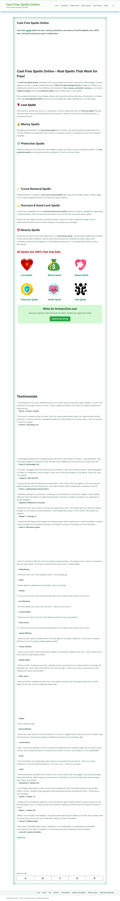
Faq (50, 892)
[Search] (113, 5)
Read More (21, 837)
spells (28, 30)
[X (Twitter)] (42, 878)
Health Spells (97, 5)
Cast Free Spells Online (23, 4)
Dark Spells (80, 299)
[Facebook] (25, 878)
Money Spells (75, 5)
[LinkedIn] (77, 878)
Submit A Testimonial (79, 892)
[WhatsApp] (94, 878)
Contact (56, 892)
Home (56, 5)
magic (92, 82)
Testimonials (65, 892)
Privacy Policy (93, 892)
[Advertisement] (60, 51)
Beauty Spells (86, 5)
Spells (79, 775)
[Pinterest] (60, 878)
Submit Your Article (60, 319)
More (106, 5)
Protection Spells (29, 299)
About (44, 892)
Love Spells (64, 5)
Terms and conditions (107, 892)
